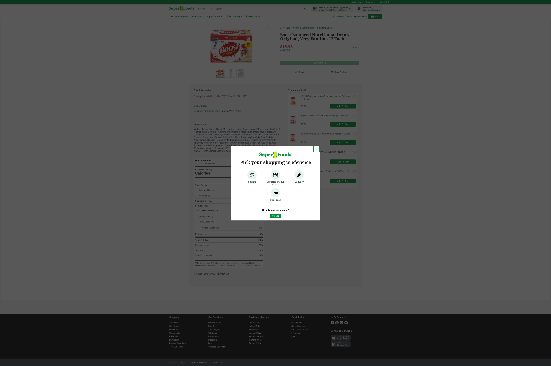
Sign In (275, 216)
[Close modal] (316, 149)
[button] (252, 178)
